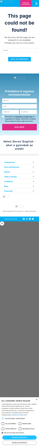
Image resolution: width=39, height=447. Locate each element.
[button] (36, 3)
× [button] (36, 399)
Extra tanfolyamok (11, 167)
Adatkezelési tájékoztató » (20, 415)
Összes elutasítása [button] (19, 443)
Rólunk (7, 172)
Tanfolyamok (9, 162)
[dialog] (19, 422)
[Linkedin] (30, 219)
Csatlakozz (8, 181)
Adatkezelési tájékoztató (10, 219)
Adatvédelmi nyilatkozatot (23, 117)
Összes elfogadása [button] (19, 437)
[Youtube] (33, 219)
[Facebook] (24, 219)
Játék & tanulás (10, 177)
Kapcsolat (8, 191)
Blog (6, 186)
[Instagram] (27, 219)
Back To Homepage (19, 59)
